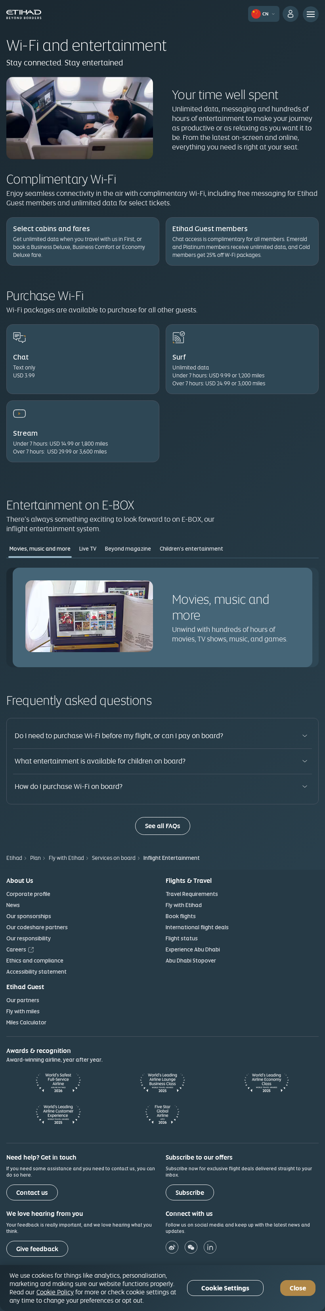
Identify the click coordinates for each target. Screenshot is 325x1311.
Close (298, 1288)
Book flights (181, 916)
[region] (162, 1288)
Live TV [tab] (87, 548)
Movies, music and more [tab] (40, 548)
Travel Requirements (192, 894)
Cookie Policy (55, 1292)
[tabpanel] (162, 617)
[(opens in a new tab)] (174, 1248)
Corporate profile (28, 894)
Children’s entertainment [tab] (191, 548)
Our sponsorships (28, 916)
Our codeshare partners (37, 927)
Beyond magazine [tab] (128, 548)
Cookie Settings (225, 1288)
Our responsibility (28, 938)
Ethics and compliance (34, 960)
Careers (16, 949)
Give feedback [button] (37, 1249)
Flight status (182, 938)
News (13, 905)
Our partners (22, 1000)
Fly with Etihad (184, 905)
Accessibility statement (36, 971)
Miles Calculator (26, 1022)
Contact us (32, 1193)
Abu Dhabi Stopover (191, 960)
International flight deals (197, 927)
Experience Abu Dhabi (193, 949)
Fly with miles (23, 1011)
